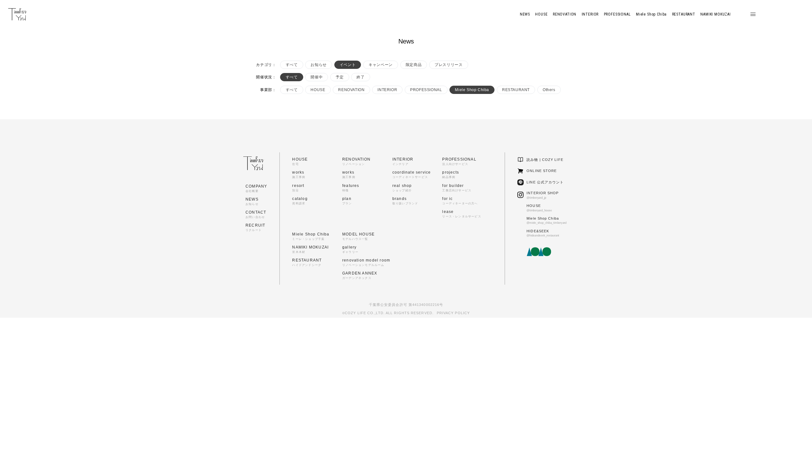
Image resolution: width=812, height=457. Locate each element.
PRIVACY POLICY (453, 313)
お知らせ (318, 65)
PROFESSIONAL (426, 90)
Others (549, 90)
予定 (340, 77)
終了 (360, 77)
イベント (348, 65)
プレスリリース (448, 65)
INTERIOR (387, 90)
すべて (292, 65)
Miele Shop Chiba (472, 90)
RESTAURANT (516, 90)
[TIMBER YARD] (17, 14)
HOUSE (318, 90)
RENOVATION (351, 90)
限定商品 (414, 65)
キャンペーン (381, 65)
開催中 (317, 77)
